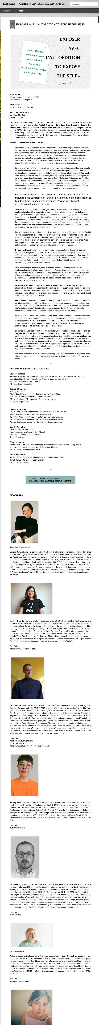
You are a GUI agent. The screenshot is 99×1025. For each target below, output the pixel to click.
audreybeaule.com (17, 827)
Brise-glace (83, 730)
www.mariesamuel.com (19, 981)
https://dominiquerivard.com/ (21, 740)
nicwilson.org (15, 914)
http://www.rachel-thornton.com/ (23, 648)
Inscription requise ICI (19, 401)
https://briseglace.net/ (19, 743)
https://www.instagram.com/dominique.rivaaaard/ (30, 745)
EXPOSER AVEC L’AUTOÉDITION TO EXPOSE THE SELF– (50, 24)
